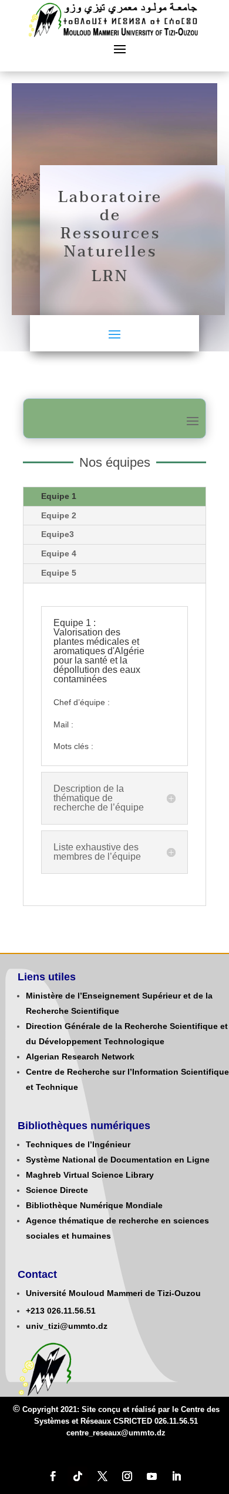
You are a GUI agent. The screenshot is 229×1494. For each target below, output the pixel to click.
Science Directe (57, 1190)
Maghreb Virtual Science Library (90, 1175)
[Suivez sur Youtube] (151, 1476)
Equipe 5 (58, 572)
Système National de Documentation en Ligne (118, 1159)
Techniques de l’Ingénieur (78, 1144)
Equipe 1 (58, 496)
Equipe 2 (58, 515)
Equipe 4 (58, 553)
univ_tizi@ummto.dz (66, 1326)
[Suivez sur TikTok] (77, 1476)
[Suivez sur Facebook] (53, 1476)
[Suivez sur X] (102, 1476)
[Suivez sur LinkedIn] (176, 1476)
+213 (35, 1310)
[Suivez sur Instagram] (127, 1476)
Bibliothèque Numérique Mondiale (94, 1205)
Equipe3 (57, 534)
